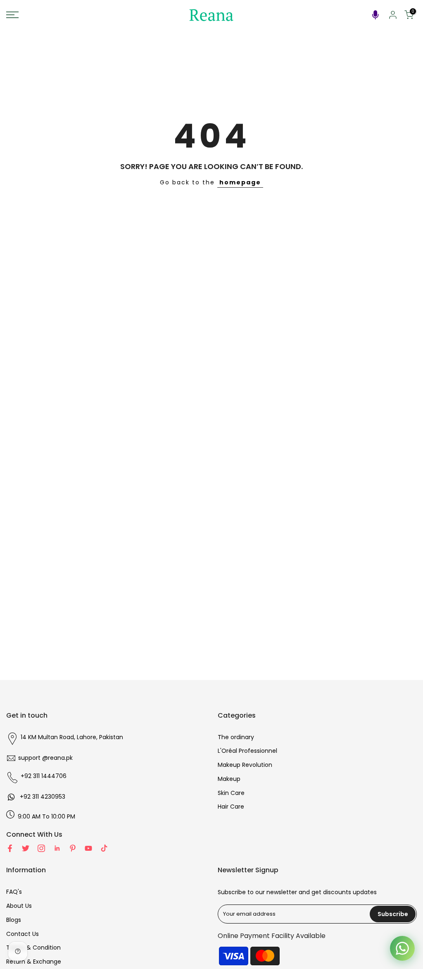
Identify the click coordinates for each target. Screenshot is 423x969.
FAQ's (14, 892)
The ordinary (236, 737)
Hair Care (231, 806)
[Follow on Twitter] (25, 848)
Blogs (13, 920)
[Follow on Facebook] (10, 848)
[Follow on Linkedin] (57, 848)
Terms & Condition (33, 947)
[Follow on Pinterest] (72, 848)
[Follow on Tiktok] (104, 848)
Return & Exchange (33, 961)
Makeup (229, 779)
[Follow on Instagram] (41, 848)
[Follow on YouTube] (88, 848)
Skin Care (231, 793)
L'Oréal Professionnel (247, 751)
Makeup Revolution (245, 765)
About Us (19, 906)
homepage (240, 182)
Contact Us (22, 934)
